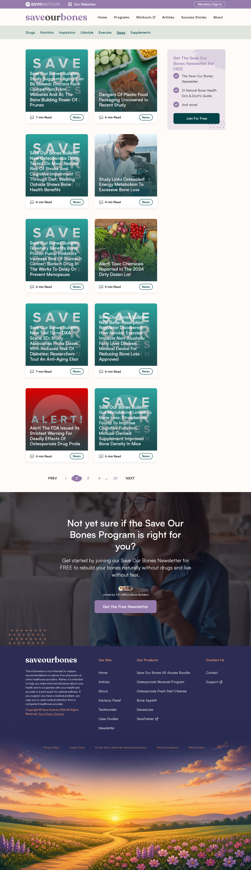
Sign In (210, 4)
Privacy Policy (51, 747)
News (121, 32)
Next (130, 478)
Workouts (144, 17)
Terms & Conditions (168, 747)
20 (115, 478)
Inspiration (67, 32)
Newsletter (107, 728)
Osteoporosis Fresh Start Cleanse (162, 691)
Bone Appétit (147, 700)
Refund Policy (196, 747)
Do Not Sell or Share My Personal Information (120, 747)
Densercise (145, 709)
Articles (168, 17)
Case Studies (108, 719)
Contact (212, 672)
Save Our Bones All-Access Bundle (163, 672)
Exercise (105, 32)
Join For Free (196, 118)
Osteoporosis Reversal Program (160, 682)
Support (212, 682)
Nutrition (47, 32)
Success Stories (193, 17)
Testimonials (108, 709)
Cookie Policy (77, 747)
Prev (52, 478)
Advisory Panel (110, 700)
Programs (121, 17)
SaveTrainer (146, 719)
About (218, 17)
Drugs (30, 32)
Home (102, 17)
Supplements (140, 32)
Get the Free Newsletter (125, 606)
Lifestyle (86, 32)
